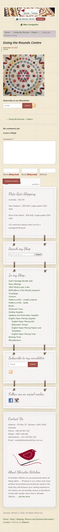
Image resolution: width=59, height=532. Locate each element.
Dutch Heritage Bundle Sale (21, 281)
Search (38, 254)
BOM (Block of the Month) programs (24, 290)
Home (7, 32)
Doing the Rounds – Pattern (26, 32)
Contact (6, 522)
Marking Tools (15, 337)
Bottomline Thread (20, 325)
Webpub (25, 522)
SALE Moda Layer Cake (19, 287)
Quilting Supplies (16, 312)
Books (11, 306)
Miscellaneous (15, 340)
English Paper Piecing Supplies (22, 318)
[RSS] (34, 105)
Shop (12, 519)
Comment (8, 139)
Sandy (5, 49)
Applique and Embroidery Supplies (23, 315)
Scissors (12, 296)
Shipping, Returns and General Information (35, 519)
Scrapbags (13, 293)
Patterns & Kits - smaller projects (23, 300)
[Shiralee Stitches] (29, 12)
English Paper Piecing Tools (24, 334)
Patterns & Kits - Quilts (18, 303)
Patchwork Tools (16, 309)
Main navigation (30, 24)
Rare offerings (15, 284)
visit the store (24, 496)
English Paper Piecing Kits (23, 321)
